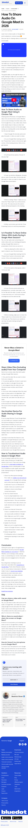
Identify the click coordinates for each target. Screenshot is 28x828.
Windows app (17, 757)
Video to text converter (7, 759)
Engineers (3, 786)
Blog (15, 777)
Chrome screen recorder (5, 767)
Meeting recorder (5, 754)
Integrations (17, 791)
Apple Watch (17, 763)
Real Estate (4, 793)
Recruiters (4, 780)
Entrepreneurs (5, 775)
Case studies (17, 775)
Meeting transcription (6, 752)
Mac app (16, 754)
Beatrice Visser (7, 29)
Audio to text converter (7, 757)
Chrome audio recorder (7, 764)
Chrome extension (19, 752)
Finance (3, 791)
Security (3, 805)
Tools (15, 786)
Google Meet (15, 29)
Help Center (17, 789)
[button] (25, 3)
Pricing (16, 780)
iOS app (16, 759)
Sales (2, 777)
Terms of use (4, 800)
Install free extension (7, 591)
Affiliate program (18, 782)
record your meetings (17, 571)
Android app (17, 761)
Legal (2, 789)
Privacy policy (4, 803)
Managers (3, 782)
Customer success (6, 784)
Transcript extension (6, 762)
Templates (17, 784)
